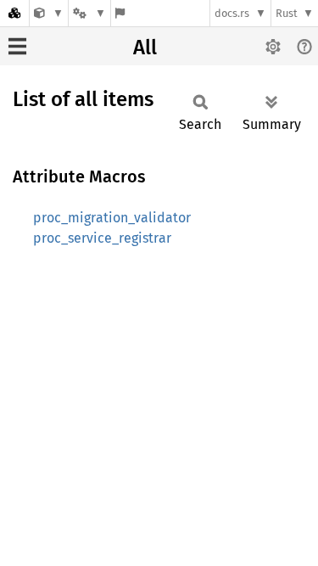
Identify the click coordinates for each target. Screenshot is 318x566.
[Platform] (89, 13)
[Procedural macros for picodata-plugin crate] (49, 13)
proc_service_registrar (102, 238)
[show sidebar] (17, 46)
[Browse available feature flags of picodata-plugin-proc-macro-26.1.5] (120, 13)
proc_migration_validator (112, 218)
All (145, 47)
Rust (287, 13)
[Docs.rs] (14, 13)
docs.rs (232, 13)
